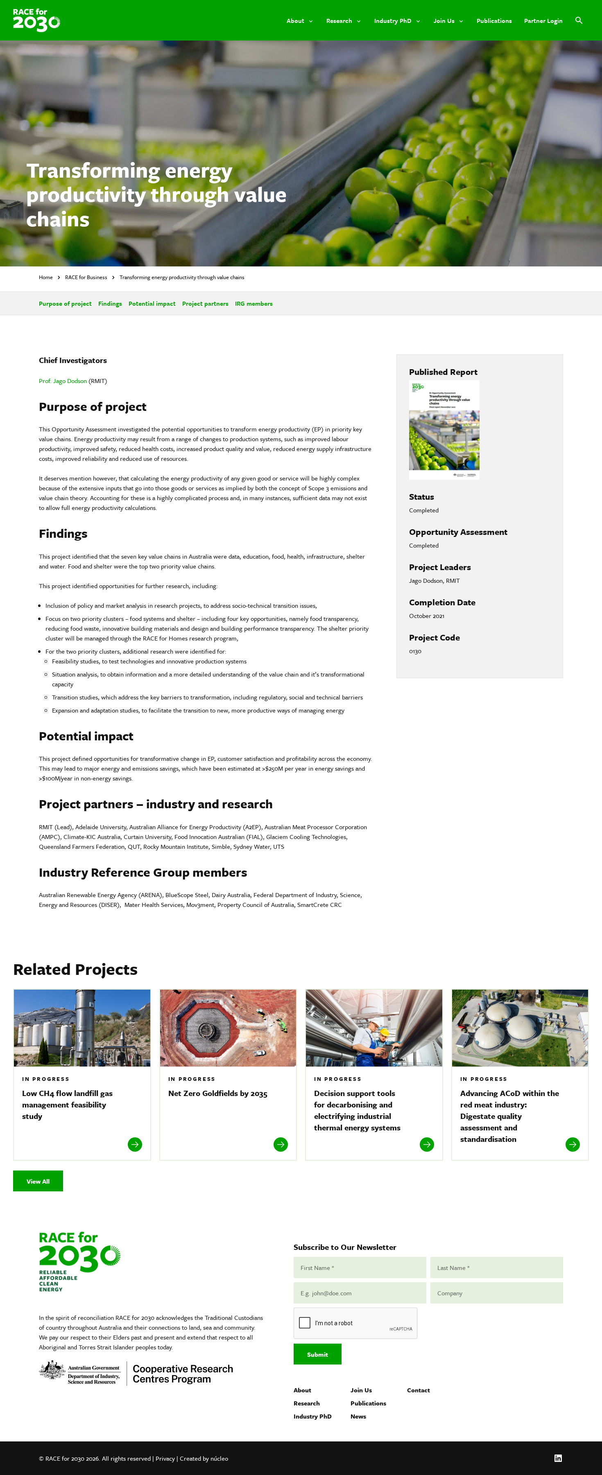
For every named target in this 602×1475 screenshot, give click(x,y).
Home (46, 277)
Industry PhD (313, 1416)
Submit (317, 1354)
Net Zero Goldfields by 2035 (218, 1092)
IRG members (254, 303)
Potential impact (152, 303)
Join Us (361, 1389)
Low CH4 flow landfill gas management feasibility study (67, 1104)
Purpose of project (65, 303)
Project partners (205, 303)
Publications (368, 1402)
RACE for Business (86, 277)
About (302, 1389)
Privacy (165, 1458)
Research (307, 1402)
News (358, 1416)
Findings (110, 303)
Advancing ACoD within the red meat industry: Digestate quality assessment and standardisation (509, 1115)
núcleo (219, 1458)
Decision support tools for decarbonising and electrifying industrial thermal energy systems (358, 1110)
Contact (418, 1389)
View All (38, 1181)
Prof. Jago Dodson (63, 380)
